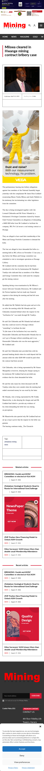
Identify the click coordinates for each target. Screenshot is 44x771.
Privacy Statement (28, 768)
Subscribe (36, 695)
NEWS (5, 60)
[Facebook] (12, 103)
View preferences (22, 762)
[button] (40, 726)
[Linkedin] (6, 103)
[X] (18, 103)
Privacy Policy (13, 768)
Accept (22, 749)
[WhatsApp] (23, 103)
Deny (22, 755)
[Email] (29, 103)
